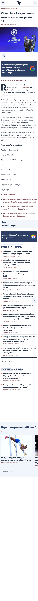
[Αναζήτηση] (35, 3)
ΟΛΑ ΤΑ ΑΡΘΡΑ (7, 361)
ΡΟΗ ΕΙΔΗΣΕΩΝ (11, 247)
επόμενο (34, 300)
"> (15, 68)
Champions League (14, 90)
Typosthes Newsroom (8, 25)
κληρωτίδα (25, 87)
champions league (9, 225)
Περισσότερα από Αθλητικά (18, 427)
